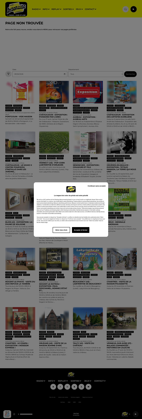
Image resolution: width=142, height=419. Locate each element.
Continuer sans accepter (97, 186)
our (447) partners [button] (46, 199)
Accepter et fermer (80, 230)
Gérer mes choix (61, 230)
